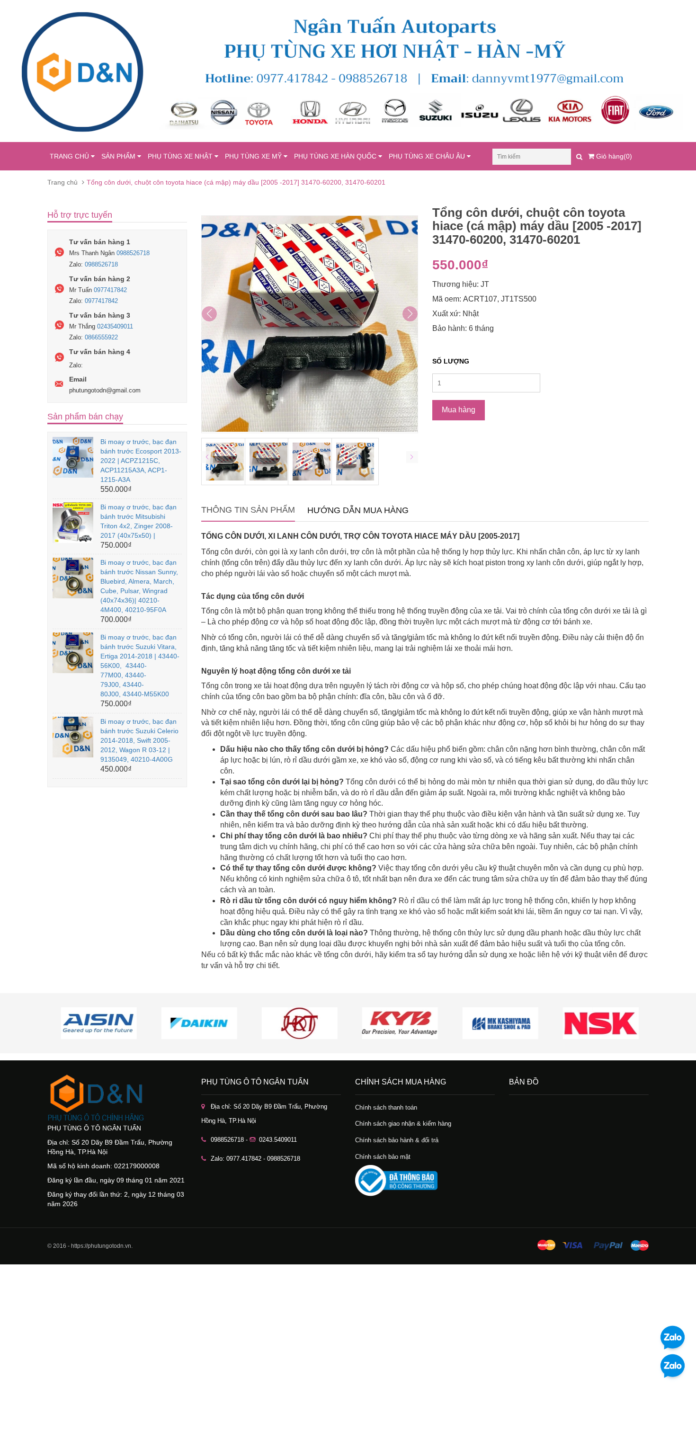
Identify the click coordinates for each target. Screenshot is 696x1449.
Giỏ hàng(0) (613, 156)
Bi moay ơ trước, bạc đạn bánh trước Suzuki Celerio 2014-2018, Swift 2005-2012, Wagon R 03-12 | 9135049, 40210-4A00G (139, 740)
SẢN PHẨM (119, 156)
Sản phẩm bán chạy (85, 416)
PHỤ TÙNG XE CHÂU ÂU (428, 156)
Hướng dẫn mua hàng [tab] (358, 510)
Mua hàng (458, 410)
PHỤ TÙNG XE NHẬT (181, 156)
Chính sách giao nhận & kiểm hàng (403, 1123)
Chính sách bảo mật (382, 1156)
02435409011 (115, 326)
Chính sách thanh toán (386, 1107)
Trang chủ (62, 182)
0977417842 (110, 289)
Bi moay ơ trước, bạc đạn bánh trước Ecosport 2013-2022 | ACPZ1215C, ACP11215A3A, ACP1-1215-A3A (140, 460)
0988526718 (133, 253)
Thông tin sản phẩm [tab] (248, 510)
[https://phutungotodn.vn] (117, 1097)
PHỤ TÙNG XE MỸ (254, 156)
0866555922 (101, 337)
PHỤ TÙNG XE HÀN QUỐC (336, 156)
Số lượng (450, 361)
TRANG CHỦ (70, 156)
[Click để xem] (310, 324)
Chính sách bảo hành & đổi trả (396, 1140)
